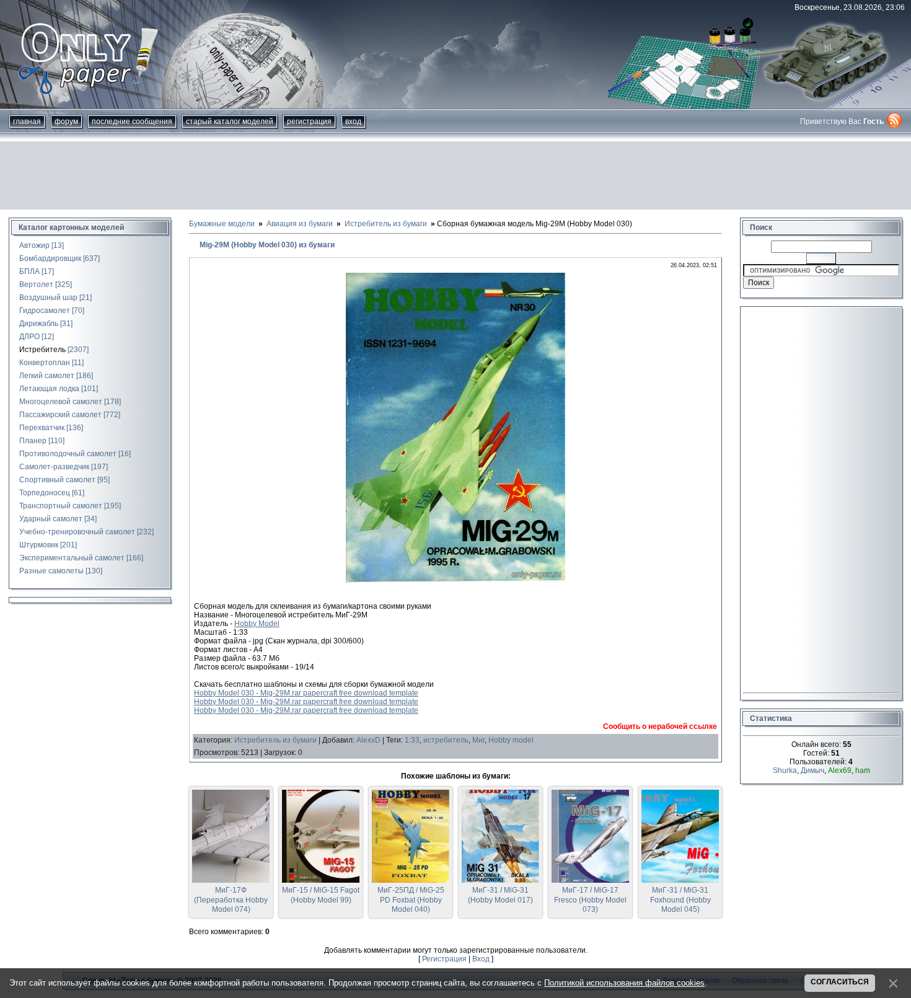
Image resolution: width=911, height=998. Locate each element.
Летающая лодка (49, 388)
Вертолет (36, 284)
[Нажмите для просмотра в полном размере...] (455, 580)
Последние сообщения (132, 121)
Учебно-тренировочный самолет (77, 532)
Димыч (812, 770)
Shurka (785, 770)
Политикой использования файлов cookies (624, 982)
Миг (478, 740)
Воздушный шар (48, 297)
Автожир (34, 245)
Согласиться (840, 982)
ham (862, 770)
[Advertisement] (455, 175)
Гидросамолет (44, 310)
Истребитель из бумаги (275, 740)
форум (66, 121)
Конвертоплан (44, 362)
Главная (27, 121)
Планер (32, 440)
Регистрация (309, 121)
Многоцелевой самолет (60, 401)
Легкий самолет (46, 375)
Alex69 (840, 770)
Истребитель (42, 349)
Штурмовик (38, 545)
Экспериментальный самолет (72, 558)
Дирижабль (38, 323)
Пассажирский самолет (60, 414)
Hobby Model (256, 623)
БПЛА (29, 271)
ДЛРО (29, 336)
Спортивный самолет (57, 479)
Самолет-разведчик (54, 466)
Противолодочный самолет (68, 453)
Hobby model (511, 740)
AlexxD (368, 740)
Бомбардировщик (50, 258)
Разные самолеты (51, 571)
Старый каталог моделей (229, 121)
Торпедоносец (44, 492)
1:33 (412, 740)
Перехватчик (41, 427)
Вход (353, 121)
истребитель (446, 740)
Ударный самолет (50, 518)
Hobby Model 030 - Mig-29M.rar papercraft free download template (306, 693)
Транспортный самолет (60, 505)
